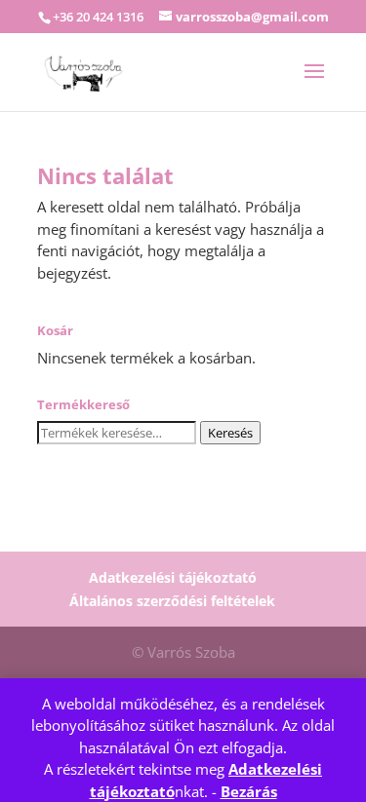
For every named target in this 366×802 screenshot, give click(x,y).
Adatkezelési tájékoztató (173, 577)
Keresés (230, 432)
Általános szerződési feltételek (172, 601)
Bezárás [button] (249, 791)
